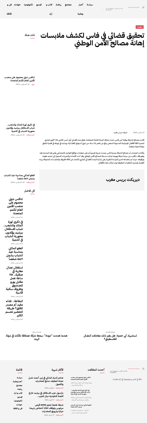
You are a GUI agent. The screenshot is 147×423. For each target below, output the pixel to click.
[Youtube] (117, 185)
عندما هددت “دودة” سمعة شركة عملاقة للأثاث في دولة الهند (37, 337)
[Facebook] (136, 53)
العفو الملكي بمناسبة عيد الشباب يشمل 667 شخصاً (19, 177)
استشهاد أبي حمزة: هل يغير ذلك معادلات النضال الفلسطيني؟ (110, 337)
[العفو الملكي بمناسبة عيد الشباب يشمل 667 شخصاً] (19, 155)
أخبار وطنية (30, 135)
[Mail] (127, 185)
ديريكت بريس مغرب (120, 132)
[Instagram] (134, 185)
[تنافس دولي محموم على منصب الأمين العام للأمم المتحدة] (19, 57)
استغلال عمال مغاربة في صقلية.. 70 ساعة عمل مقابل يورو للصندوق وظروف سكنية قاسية (14, 280)
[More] (104, 53)
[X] (126, 53)
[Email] (110, 53)
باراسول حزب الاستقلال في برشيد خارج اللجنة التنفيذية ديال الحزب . (46, 394)
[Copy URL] (142, 53)
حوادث (139, 27)
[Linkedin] (115, 53)
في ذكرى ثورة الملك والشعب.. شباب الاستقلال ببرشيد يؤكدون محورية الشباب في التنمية (20, 128)
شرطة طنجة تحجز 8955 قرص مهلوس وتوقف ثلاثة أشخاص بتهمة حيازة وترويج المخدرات (46, 408)
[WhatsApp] (131, 53)
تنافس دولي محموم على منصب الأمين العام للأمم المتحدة (19, 79)
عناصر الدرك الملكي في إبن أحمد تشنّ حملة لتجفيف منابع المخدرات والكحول (45, 381)
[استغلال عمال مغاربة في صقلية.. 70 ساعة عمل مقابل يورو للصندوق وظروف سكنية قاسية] (30, 270)
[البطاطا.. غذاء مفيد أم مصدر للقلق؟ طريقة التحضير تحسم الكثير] (30, 304)
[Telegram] (121, 53)
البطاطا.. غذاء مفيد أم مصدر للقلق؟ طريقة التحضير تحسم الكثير (14, 308)
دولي (33, 84)
